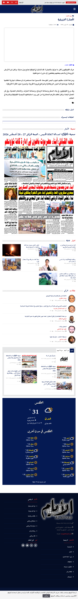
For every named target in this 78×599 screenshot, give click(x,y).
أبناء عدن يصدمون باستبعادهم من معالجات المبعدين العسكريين (68, 246)
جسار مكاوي (62, 298)
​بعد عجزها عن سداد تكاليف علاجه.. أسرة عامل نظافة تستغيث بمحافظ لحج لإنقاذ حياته (67, 276)
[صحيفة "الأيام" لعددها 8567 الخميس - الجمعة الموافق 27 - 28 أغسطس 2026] (39, 185)
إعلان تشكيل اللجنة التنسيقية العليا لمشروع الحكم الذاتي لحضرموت (49, 384)
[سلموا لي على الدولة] (64, 359)
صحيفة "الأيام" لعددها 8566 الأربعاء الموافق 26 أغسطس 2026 (13, 358)
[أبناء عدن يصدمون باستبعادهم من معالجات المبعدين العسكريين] (48, 250)
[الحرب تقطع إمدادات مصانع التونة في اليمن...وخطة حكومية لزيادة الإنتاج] (29, 376)
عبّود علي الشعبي (61, 329)
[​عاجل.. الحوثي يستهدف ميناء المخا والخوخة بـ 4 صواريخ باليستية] (11, 250)
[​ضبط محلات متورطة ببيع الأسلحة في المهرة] (11, 264)
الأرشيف (21, 2)
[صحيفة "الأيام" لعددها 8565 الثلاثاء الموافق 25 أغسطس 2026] (64, 372)
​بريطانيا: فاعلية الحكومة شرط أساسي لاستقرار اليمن (68, 260)
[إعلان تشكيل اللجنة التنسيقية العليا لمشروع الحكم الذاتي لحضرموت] (64, 385)
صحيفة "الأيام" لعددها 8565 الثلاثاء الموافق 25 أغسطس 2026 (48, 368)
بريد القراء (69, 16)
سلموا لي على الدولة (51, 356)
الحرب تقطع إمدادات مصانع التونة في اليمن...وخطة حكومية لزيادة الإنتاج (14, 373)
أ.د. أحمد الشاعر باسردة (60, 308)
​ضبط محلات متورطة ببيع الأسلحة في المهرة (31, 260)
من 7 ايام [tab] (66, 350)
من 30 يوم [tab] (59, 350)
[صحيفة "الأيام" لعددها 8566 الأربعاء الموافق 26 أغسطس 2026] (29, 361)
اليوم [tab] (72, 350)
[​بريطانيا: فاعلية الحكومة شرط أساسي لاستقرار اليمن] (48, 264)
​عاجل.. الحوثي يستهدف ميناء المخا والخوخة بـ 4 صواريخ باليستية (31, 246)
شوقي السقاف (62, 319)
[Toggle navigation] (74, 9)
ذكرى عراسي (63, 339)
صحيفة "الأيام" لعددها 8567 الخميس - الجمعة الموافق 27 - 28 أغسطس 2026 (39, 134)
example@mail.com (66, 534)
